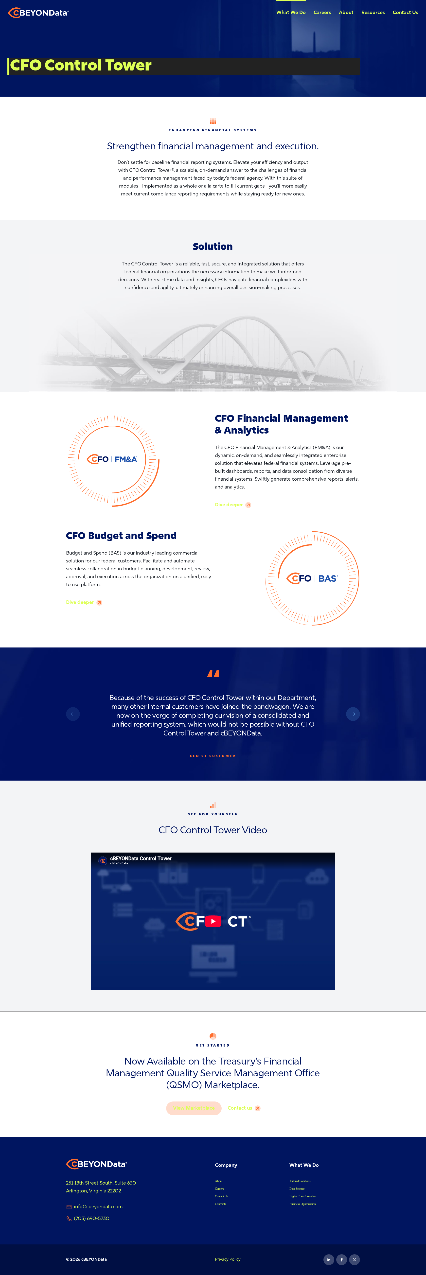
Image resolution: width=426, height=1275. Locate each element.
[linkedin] (328, 1259)
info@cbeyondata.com (98, 1207)
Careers (322, 12)
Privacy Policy (228, 1260)
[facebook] (341, 1259)
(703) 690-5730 (91, 1218)
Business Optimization (302, 1204)
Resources (373, 12)
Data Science (296, 1188)
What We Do (291, 12)
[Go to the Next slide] (73, 714)
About (346, 12)
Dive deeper (229, 505)
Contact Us (405, 12)
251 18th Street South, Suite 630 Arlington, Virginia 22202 (101, 1187)
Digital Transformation (302, 1196)
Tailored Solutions (300, 1181)
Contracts (220, 1204)
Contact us (240, 1108)
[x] (354, 1259)
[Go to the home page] (38, 12)
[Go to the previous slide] (353, 714)
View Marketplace (194, 1108)
